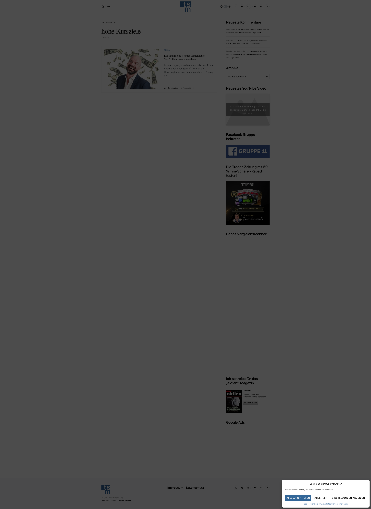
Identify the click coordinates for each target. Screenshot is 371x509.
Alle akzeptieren (298, 498)
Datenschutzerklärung (328, 504)
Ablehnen (320, 498)
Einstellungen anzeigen (348, 498)
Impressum (343, 504)
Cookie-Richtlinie (311, 504)
